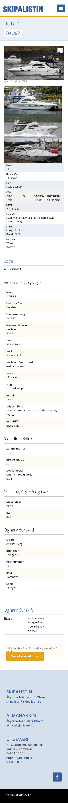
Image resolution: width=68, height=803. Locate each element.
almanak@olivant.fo (20, 725)
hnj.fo (28, 758)
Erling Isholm (34, 721)
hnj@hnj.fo (14, 758)
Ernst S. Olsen (35, 697)
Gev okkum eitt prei (25, 656)
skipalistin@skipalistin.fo (23, 702)
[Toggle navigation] (61, 8)
